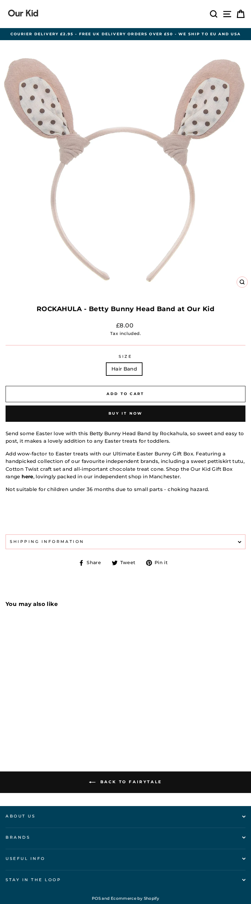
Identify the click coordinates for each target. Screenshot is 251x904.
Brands (18, 837)
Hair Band (124, 369)
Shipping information (47, 541)
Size (125, 356)
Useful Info (25, 858)
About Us (20, 816)
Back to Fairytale (130, 781)
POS (96, 898)
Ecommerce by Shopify (135, 898)
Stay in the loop (33, 880)
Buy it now (126, 413)
